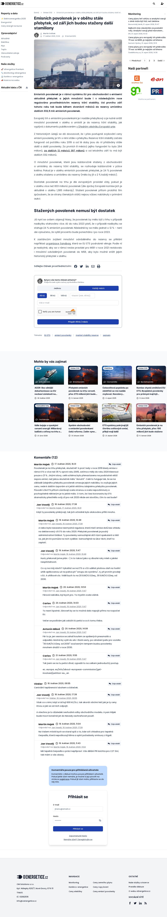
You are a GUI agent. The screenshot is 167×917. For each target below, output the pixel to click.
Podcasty (5, 56)
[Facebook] (131, 903)
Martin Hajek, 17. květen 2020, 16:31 (65, 508)
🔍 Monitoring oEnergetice (13, 73)
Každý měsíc (99, 288)
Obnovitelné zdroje (10, 53)
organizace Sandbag (58, 243)
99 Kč (52, 295)
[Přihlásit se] (162, 3)
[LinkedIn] (141, 903)
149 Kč (64, 295)
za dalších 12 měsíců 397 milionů (64, 150)
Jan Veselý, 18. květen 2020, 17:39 (67, 727)
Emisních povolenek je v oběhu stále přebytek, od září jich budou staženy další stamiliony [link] (89, 13)
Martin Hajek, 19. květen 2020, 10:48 (70, 554)
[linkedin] (87, 266)
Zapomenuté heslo (78, 836)
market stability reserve (87, 335)
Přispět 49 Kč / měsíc (78, 322)
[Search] (154, 3)
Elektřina (5, 42)
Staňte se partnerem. (147, 99)
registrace (64, 779)
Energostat (6, 22)
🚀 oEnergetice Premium (12, 69)
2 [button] (149, 60)
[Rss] (147, 903)
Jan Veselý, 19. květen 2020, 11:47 (71, 591)
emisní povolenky (63, 335)
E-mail (56, 805)
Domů (36, 13)
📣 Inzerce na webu (10, 80)
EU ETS (47, 335)
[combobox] (147, 14)
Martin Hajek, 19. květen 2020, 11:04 (70, 747)
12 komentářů (70, 36)
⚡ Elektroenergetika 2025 (13, 18)
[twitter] (81, 266)
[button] (135, 60)
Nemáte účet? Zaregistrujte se (78, 839)
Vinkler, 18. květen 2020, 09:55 (63, 698)
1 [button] (144, 60)
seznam (106, 335)
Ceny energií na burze (11, 26)
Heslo (55, 816)
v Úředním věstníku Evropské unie (95, 126)
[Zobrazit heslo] (100, 820)
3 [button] (154, 60)
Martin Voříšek (49, 33)
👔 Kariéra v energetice (12, 76)
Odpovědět (116, 464)
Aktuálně (5, 38)
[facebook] (75, 266)
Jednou (57, 288)
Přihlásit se (78, 829)
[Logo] (12, 3)
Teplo (4, 49)
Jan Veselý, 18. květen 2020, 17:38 (67, 523)
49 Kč (42, 295)
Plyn (3, 45)
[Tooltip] (27, 87)
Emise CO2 (47, 13)
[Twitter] (136, 903)
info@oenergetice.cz (26, 901)
